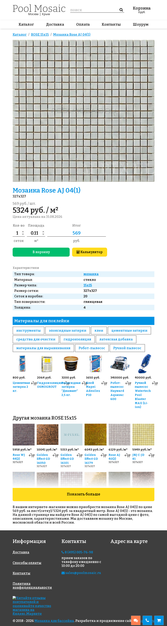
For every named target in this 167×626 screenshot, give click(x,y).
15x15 (88, 285)
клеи (98, 330)
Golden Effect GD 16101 (67, 459)
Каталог (26, 24)
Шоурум (140, 24)
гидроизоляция (77, 339)
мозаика (91, 274)
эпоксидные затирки (67, 330)
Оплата (83, 24)
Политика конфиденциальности (32, 585)
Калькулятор (91, 252)
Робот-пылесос (92, 348)
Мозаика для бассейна (54, 621)
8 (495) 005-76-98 (78, 552)
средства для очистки (35, 339)
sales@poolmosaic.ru (83, 573)
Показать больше (83, 494)
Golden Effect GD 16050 (43, 459)
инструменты (28, 330)
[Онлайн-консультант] (135, 620)
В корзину (41, 252)
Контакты (111, 24)
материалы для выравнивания (43, 348)
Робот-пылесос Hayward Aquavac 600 (117, 391)
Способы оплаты (27, 563)
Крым (46, 14)
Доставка (55, 24)
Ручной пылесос (127, 348)
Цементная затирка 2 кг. (21, 387)
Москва (33, 14)
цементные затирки (129, 330)
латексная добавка (116, 339)
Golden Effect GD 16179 (91, 459)
